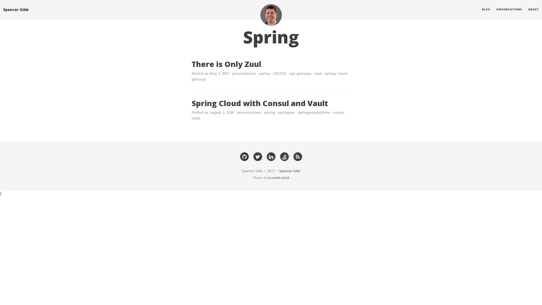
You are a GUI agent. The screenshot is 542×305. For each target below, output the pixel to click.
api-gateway (300, 73)
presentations (244, 73)
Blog (486, 9)
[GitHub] (244, 156)
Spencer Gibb (16, 9)
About (533, 9)
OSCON (279, 73)
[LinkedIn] (271, 156)
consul (338, 112)
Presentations (509, 9)
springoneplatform (314, 112)
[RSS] (298, 156)
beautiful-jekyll (278, 178)
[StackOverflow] (284, 156)
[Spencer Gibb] (271, 14)
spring (264, 73)
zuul (318, 73)
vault (196, 118)
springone (286, 112)
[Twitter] (258, 156)
